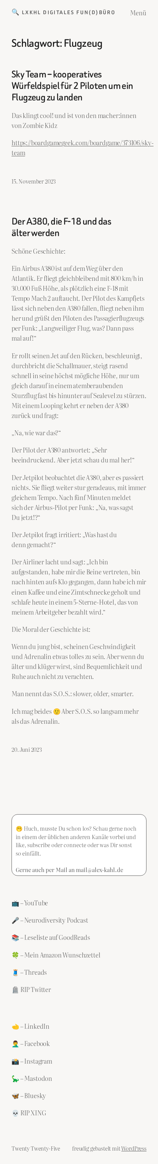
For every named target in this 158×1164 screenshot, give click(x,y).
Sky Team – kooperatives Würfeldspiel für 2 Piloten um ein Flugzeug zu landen (72, 86)
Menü (138, 12)
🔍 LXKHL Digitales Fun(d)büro (63, 12)
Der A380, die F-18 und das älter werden (62, 227)
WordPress (133, 1148)
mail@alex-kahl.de (99, 870)
